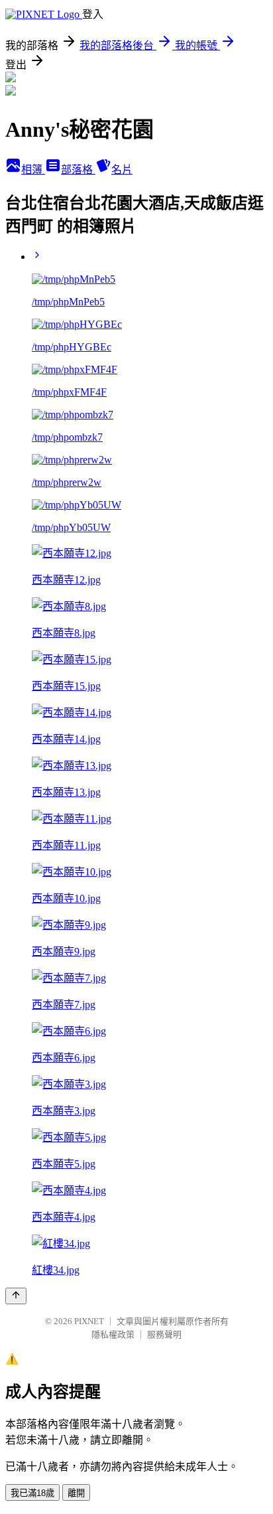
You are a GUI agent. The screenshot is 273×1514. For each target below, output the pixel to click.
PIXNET (89, 1321)
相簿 (33, 169)
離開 (76, 1493)
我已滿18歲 (32, 1493)
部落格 (78, 169)
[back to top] (16, 1296)
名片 (122, 169)
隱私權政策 (113, 1334)
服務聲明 (164, 1334)
